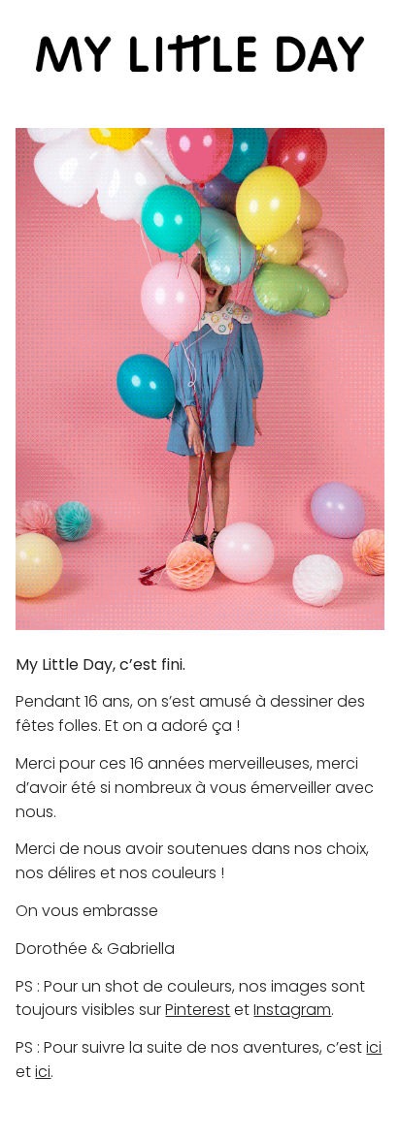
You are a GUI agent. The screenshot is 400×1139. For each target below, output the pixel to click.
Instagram (292, 1009)
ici (374, 1047)
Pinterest (197, 1009)
